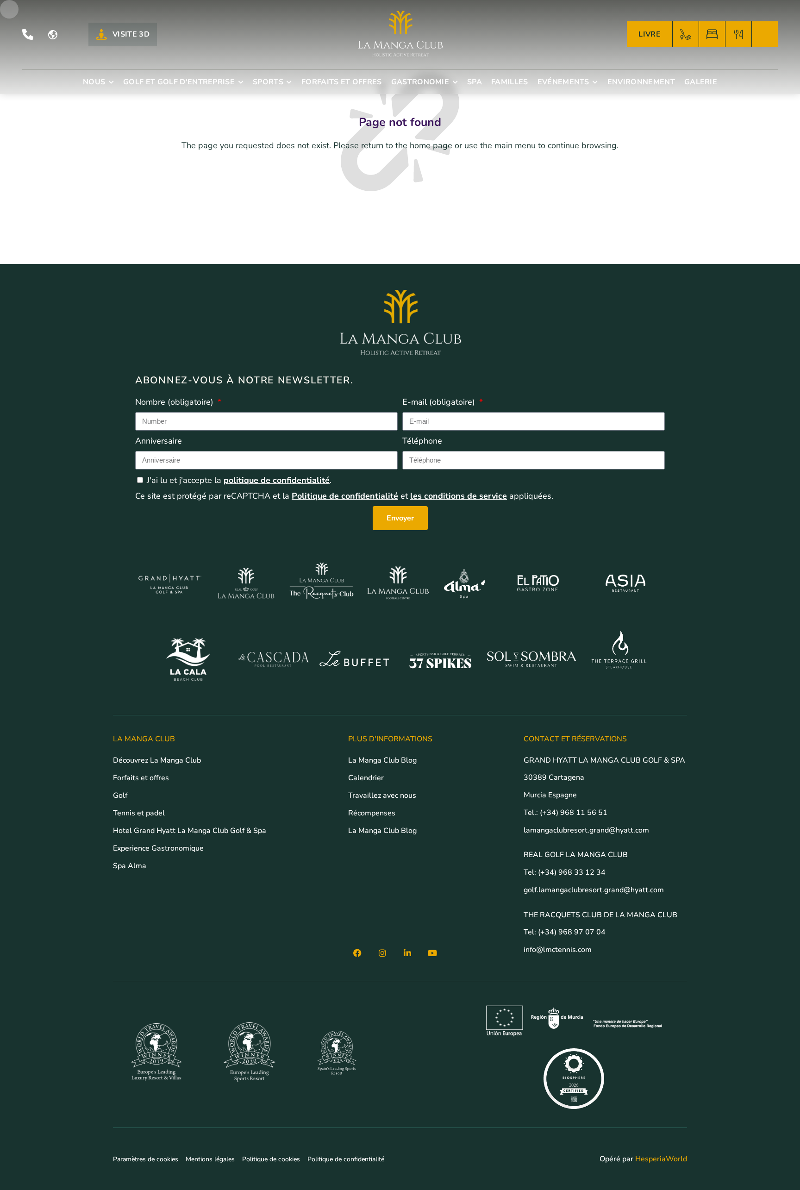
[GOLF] (685, 34)
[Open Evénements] (595, 82)
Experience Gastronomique (158, 848)
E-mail (438, 401)
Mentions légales (210, 1159)
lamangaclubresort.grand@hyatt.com (587, 830)
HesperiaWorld (661, 1159)
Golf (120, 795)
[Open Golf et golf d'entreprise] (241, 82)
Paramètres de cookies (145, 1159)
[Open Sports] (289, 82)
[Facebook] (357, 953)
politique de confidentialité (277, 480)
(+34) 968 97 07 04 (572, 932)
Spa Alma (129, 866)
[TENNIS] (764, 34)
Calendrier (366, 778)
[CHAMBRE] (712, 34)
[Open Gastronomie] (455, 82)
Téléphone (422, 440)
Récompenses (371, 813)
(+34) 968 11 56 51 (573, 813)
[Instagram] (382, 953)
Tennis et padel (139, 813)
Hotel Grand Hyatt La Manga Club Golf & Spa (189, 831)
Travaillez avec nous (382, 795)
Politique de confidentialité (345, 495)
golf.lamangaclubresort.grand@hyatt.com (595, 890)
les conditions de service (458, 495)
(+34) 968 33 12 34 (572, 872)
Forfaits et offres (141, 778)
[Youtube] (432, 953)
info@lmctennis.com (558, 950)
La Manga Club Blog (382, 760)
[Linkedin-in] (407, 953)
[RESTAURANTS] (738, 34)
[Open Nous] (111, 82)
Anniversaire (158, 440)
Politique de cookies (271, 1159)
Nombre (174, 401)
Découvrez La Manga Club (157, 760)
